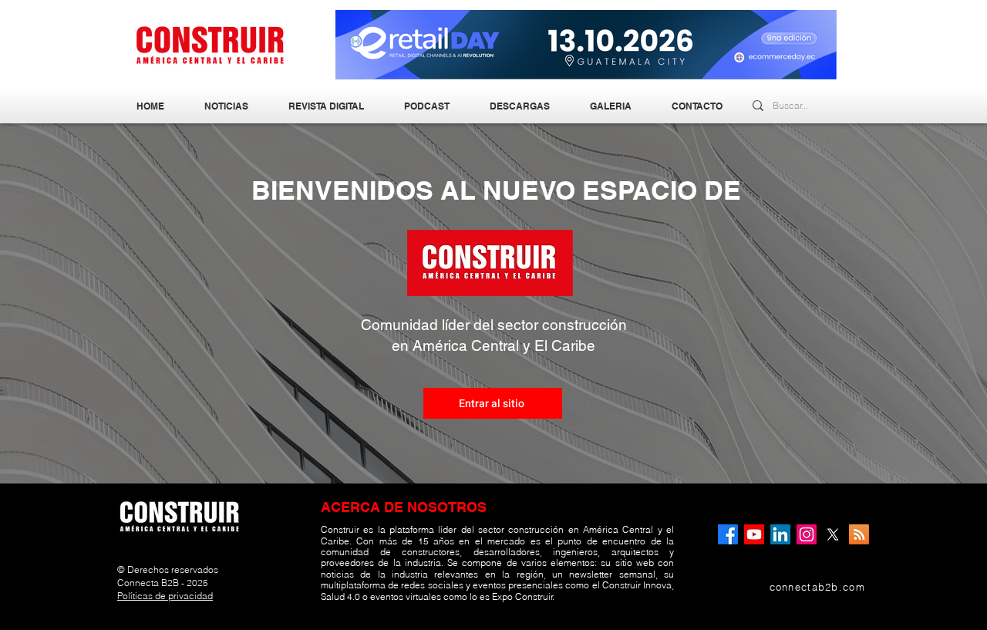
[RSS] (859, 534)
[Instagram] (807, 534)
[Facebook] (728, 534)
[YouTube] (754, 534)
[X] (833, 534)
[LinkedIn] (780, 534)
